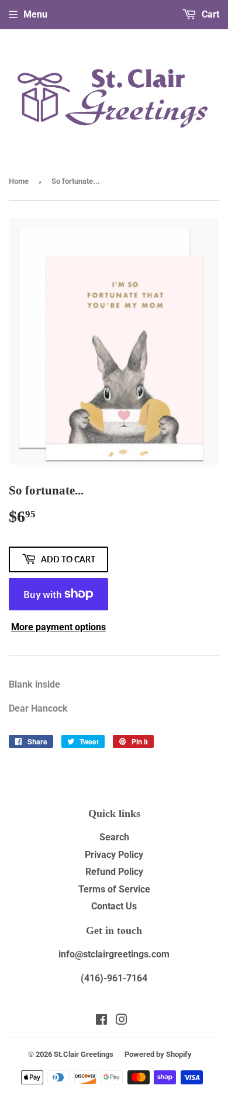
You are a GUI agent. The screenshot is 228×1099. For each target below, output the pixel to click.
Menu (35, 14)
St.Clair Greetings (83, 1054)
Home (19, 181)
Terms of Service (114, 889)
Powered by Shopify (158, 1054)
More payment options (58, 627)
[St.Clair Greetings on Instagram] (121, 1020)
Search (114, 837)
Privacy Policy (114, 854)
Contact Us (114, 906)
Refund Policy (114, 871)
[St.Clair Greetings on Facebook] (101, 1020)
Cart (209, 14)
